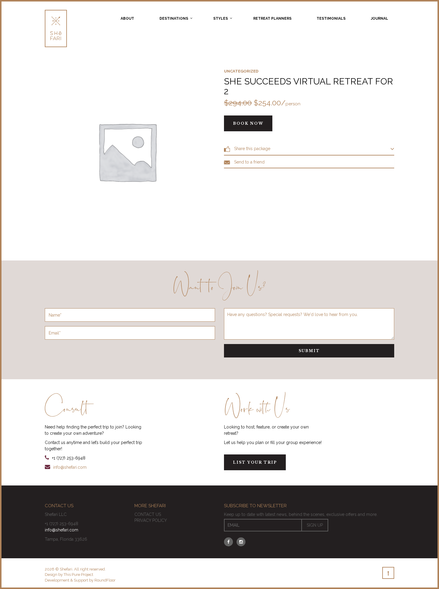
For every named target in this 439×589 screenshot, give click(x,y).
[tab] (309, 149)
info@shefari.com (70, 467)
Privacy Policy (150, 520)
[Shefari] (56, 28)
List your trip (255, 462)
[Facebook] (228, 541)
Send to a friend (249, 162)
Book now (248, 123)
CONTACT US (147, 514)
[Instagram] (241, 541)
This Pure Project (78, 574)
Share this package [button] (251, 148)
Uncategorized (241, 71)
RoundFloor (105, 580)
